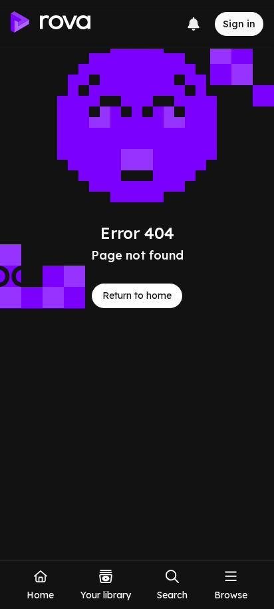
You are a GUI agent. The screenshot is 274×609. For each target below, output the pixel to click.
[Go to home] (50, 24)
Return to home (137, 296)
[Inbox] (193, 24)
